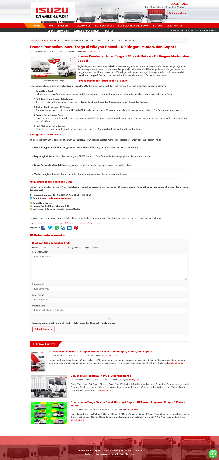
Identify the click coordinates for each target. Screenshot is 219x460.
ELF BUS (157, 26)
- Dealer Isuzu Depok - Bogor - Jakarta (109, 450)
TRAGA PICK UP (82, 26)
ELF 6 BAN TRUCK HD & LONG (133, 26)
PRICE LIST (64, 26)
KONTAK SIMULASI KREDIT (87, 31)
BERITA (109, 31)
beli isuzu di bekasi (42, 223)
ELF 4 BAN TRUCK (104, 26)
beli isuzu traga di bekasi (60, 223)
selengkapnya (176, 363)
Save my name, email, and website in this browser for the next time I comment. (74, 323)
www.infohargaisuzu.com (57, 198)
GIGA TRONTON (174, 26)
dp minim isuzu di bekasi (81, 223)
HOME (51, 26)
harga (85, 51)
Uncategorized (134, 380)
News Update (94, 51)
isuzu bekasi (97, 223)
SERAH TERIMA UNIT (58, 31)
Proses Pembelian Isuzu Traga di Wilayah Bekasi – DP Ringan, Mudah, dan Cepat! (103, 46)
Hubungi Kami (179, 13)
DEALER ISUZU (179, 3)
